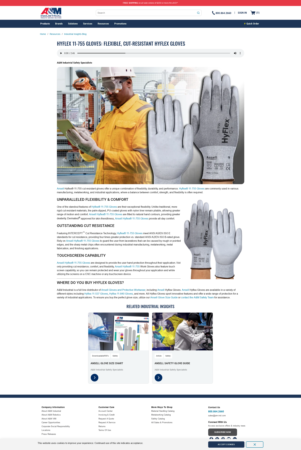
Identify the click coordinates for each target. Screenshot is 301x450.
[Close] (254, 444)
